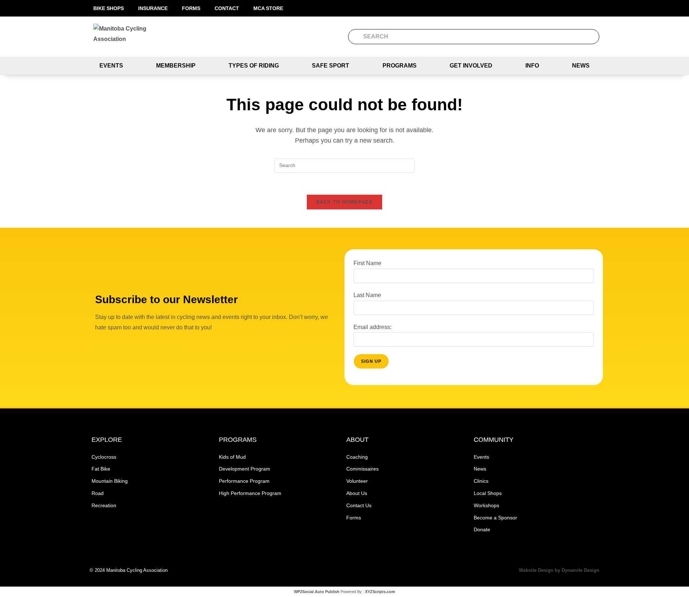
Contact (227, 8)
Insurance (153, 8)
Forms (191, 8)
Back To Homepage (344, 202)
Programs (400, 66)
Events (111, 66)
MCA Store (268, 8)
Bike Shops (108, 8)
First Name (367, 263)
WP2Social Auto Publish (316, 591)
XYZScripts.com (380, 591)
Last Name (367, 295)
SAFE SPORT (330, 66)
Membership (176, 66)
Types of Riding (254, 66)
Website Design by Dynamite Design (559, 570)
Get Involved (471, 66)
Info (532, 66)
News (581, 66)
